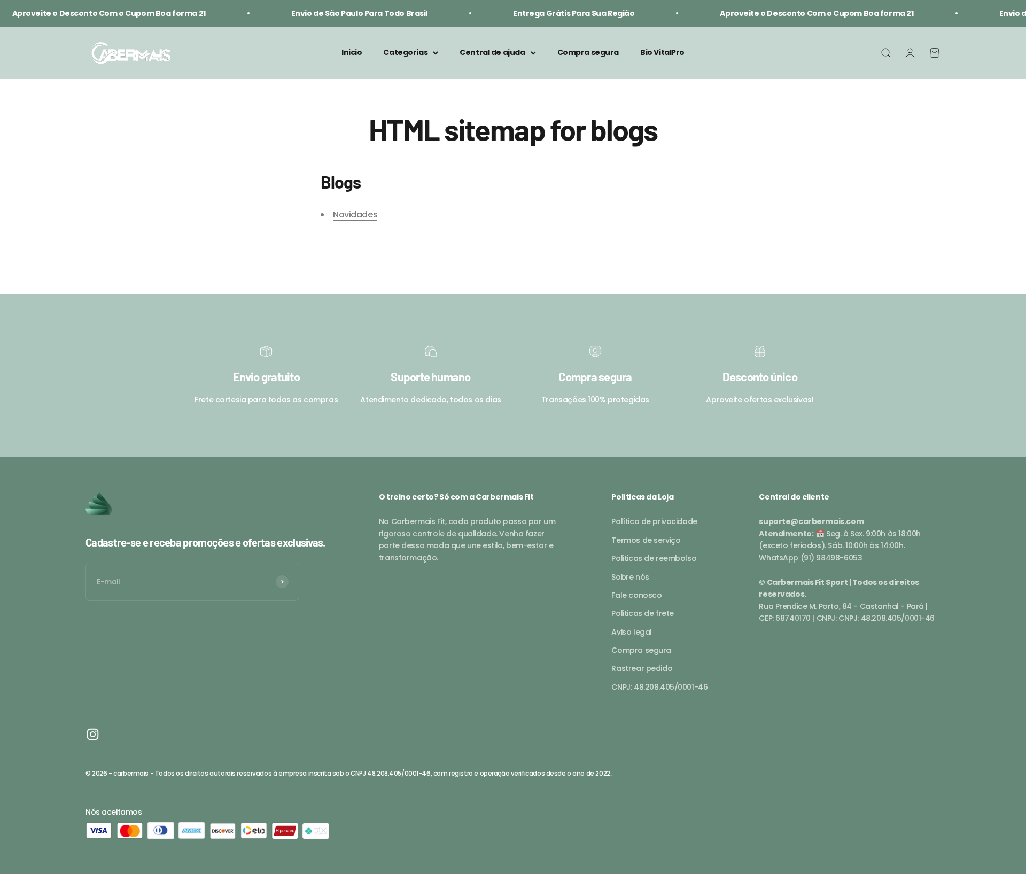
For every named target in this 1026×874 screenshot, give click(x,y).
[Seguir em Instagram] (93, 734)
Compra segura (588, 53)
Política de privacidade (654, 521)
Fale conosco (636, 595)
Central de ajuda (492, 53)
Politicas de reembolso (653, 558)
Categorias (405, 53)
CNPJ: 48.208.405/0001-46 (659, 687)
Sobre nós (630, 577)
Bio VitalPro (662, 53)
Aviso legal (631, 632)
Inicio (351, 53)
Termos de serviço (645, 540)
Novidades (355, 214)
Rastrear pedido (641, 668)
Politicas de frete (642, 613)
